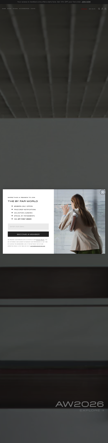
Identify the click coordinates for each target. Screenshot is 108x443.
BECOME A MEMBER (28, 234)
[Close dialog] (102, 192)
